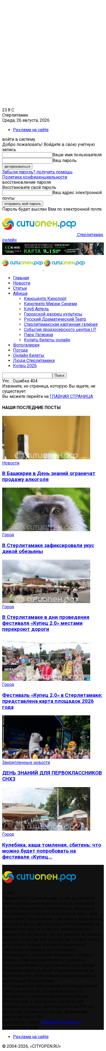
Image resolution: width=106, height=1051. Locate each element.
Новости (21, 283)
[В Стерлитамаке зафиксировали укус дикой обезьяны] (46, 529)
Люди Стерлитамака (34, 360)
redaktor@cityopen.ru (61, 1022)
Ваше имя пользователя (77, 154)
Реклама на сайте (31, 129)
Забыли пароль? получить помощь (37, 171)
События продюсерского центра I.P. (60, 329)
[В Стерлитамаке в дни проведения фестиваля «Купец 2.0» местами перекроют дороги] (46, 601)
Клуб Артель (36, 308)
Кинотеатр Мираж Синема (50, 303)
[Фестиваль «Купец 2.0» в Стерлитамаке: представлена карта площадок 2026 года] (46, 679)
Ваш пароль (64, 160)
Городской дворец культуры (53, 314)
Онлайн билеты (28, 355)
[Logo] (23, 268)
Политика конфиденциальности (34, 177)
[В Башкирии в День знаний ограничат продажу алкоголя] (46, 457)
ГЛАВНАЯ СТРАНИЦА (71, 396)
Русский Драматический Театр (55, 319)
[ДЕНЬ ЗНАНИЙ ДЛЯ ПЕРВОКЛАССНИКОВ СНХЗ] (46, 757)
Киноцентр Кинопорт (45, 298)
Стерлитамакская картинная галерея (61, 324)
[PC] (53, 253)
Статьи (20, 288)
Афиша (20, 293)
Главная (21, 277)
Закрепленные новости (26, 762)
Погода (20, 350)
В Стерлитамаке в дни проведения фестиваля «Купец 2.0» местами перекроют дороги (45, 623)
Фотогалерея (26, 345)
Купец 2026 (25, 365)
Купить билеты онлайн (47, 339)
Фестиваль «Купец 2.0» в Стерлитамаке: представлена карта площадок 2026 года (52, 701)
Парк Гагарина (38, 334)
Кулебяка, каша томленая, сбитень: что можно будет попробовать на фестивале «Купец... (51, 851)
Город (8, 534)
